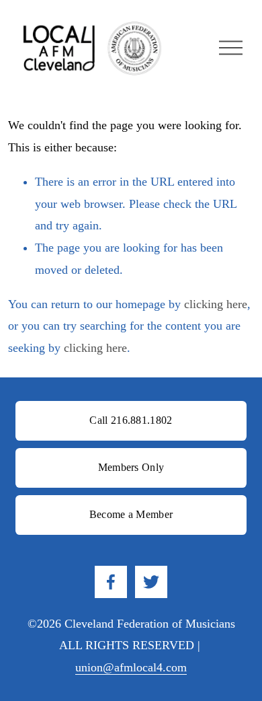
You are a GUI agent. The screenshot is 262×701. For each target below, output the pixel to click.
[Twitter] (151, 582)
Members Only (131, 467)
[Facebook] (111, 582)
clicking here (215, 304)
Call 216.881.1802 (130, 420)
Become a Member (131, 514)
